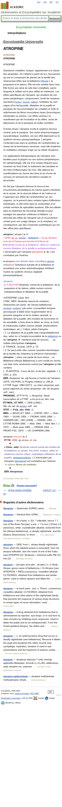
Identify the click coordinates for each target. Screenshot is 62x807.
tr (23, 308)
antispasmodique (22, 457)
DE (51, 2)
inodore (17, 308)
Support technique (22, 693)
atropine (8, 544)
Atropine (8, 508)
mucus (26, 102)
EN (44, 2)
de (20, 440)
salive (34, 102)
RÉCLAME (34, 693)
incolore (7, 308)
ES (57, 2)
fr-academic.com (13, 5)
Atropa (44, 81)
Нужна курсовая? (27, 485)
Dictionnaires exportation (11, 698)
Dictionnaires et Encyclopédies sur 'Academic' (31, 12)
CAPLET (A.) (49, 490)
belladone (33, 237)
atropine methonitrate (15, 676)
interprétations (17, 33)
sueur (18, 102)
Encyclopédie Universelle (31, 27)
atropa (22, 237)
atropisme (20, 461)
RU (38, 2)
